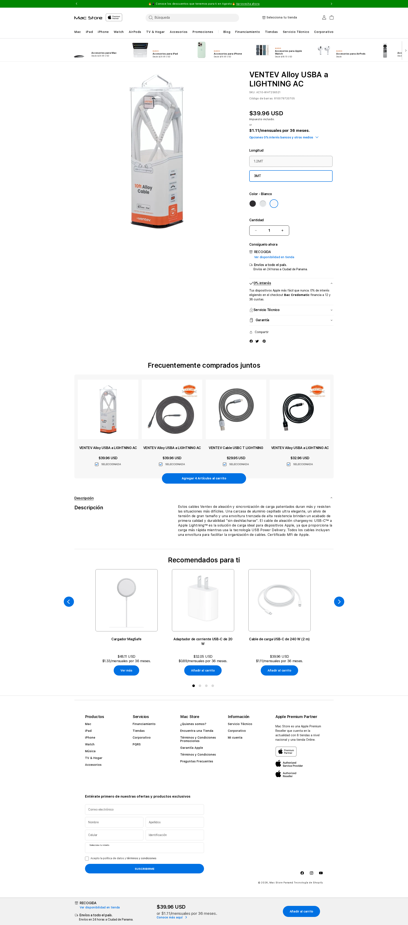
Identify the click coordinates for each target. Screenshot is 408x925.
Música (90, 751)
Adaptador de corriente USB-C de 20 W (202, 641)
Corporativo (142, 737)
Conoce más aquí (170, 917)
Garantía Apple (191, 747)
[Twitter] (257, 341)
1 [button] (194, 686)
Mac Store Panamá (281, 882)
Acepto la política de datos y (123, 858)
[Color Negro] (252, 203)
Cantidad (256, 220)
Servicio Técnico (240, 724)
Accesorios (93, 764)
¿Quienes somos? (193, 724)
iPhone (90, 737)
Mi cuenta (235, 737)
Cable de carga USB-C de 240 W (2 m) (279, 639)
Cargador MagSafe (126, 639)
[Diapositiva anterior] (69, 602)
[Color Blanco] (274, 203)
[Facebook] (251, 341)
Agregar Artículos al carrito (204, 478)
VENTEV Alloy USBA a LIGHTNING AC (108, 448)
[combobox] (192, 17)
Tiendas (139, 730)
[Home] (88, 18)
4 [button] (213, 686)
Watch (90, 744)
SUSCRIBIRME (144, 868)
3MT (257, 176)
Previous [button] (76, 4)
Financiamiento (144, 724)
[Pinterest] (264, 341)
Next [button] (331, 4)
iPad (88, 730)
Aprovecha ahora (248, 3)
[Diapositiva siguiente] (405, 50)
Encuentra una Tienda (196, 730)
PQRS (137, 744)
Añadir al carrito (203, 670)
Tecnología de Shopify (308, 882)
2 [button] (201, 686)
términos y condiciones (141, 858)
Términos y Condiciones (198, 754)
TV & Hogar (93, 758)
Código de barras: (261, 98)
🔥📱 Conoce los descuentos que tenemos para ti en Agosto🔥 (204, 3)
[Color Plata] (262, 203)
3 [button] (207, 686)
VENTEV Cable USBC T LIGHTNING (236, 448)
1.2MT (258, 161)
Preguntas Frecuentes (196, 761)
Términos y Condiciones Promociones (198, 739)
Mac (88, 724)
